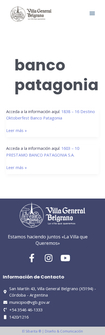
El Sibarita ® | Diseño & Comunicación (52, 331)
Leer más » (16, 130)
